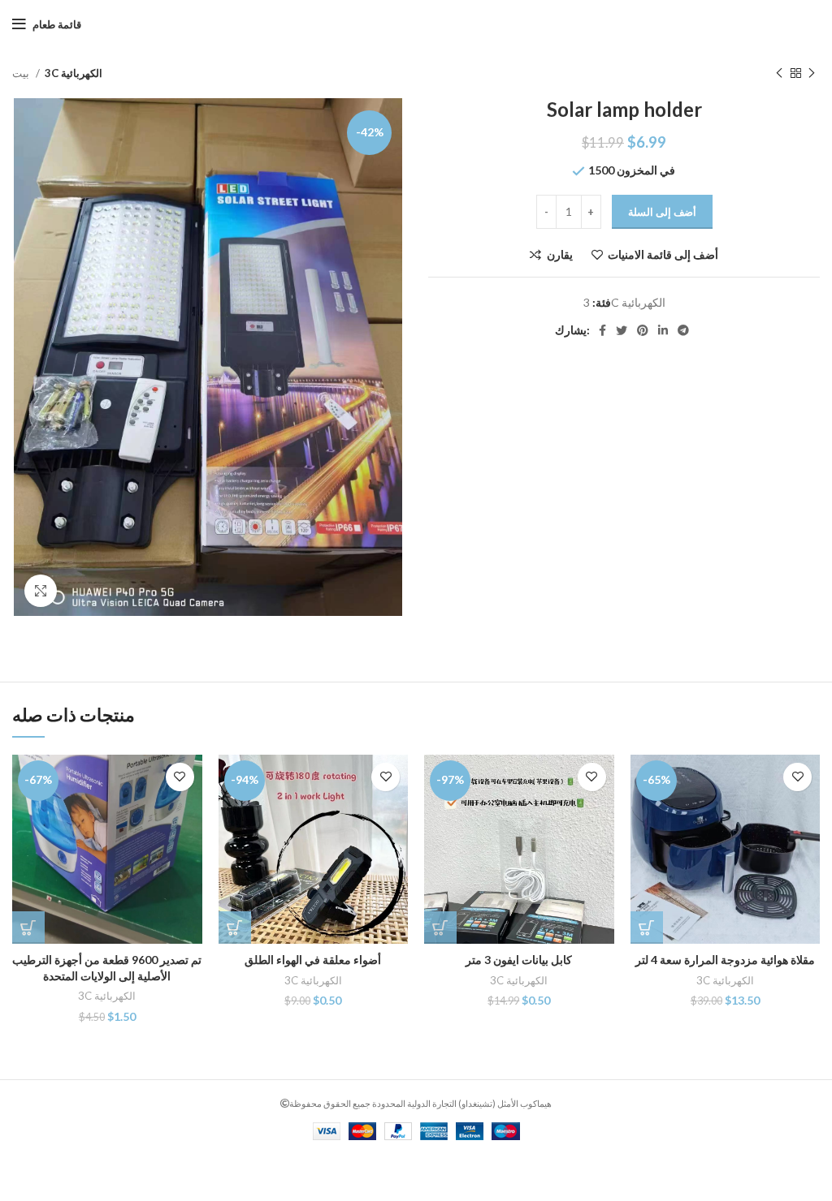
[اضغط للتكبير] (40, 591)
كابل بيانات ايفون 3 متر (519, 959)
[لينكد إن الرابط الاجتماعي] (663, 330)
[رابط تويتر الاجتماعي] (621, 330)
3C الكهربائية (73, 73)
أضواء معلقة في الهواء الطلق (313, 959)
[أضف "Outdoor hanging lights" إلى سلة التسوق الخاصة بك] (235, 927)
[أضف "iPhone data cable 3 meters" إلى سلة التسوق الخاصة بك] (440, 927)
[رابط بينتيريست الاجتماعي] (642, 330)
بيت (22, 73)
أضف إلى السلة (662, 211)
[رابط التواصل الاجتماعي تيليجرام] (683, 330)
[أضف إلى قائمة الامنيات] (180, 777)
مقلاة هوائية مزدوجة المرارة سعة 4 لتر (725, 959)
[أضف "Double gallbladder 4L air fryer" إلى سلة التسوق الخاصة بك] (646, 927)
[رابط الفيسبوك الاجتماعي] (602, 330)
